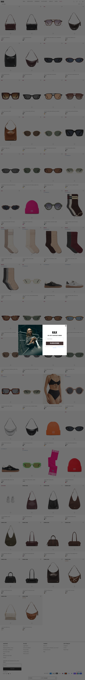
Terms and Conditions (60, 346)
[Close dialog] (65, 325)
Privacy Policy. (55, 347)
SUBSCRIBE (54, 343)
